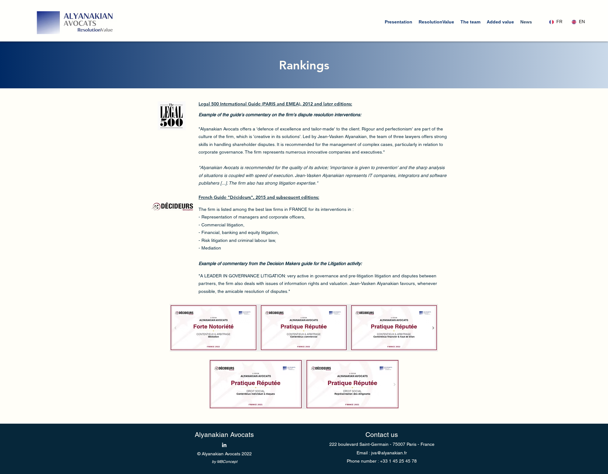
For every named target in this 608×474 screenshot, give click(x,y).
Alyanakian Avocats (224, 435)
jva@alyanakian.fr (389, 452)
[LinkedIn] (224, 445)
